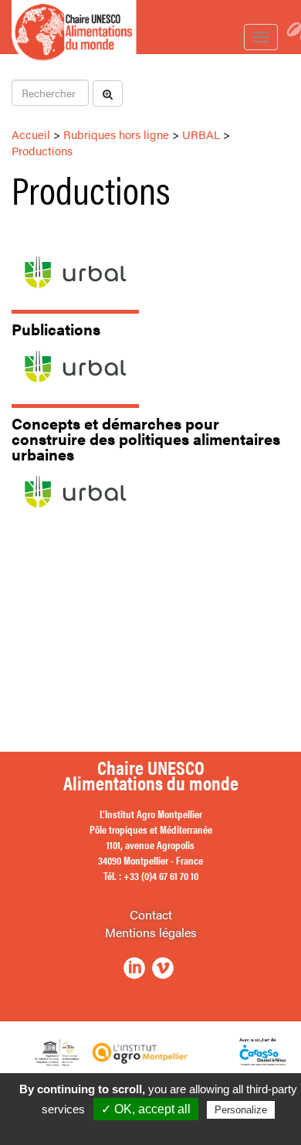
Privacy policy (158, 1129)
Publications (56, 329)
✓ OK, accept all (146, 1109)
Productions (42, 150)
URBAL (201, 134)
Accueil (31, 134)
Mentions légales (151, 932)
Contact (151, 914)
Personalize (241, 1110)
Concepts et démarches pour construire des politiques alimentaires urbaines (146, 438)
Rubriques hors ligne (116, 134)
